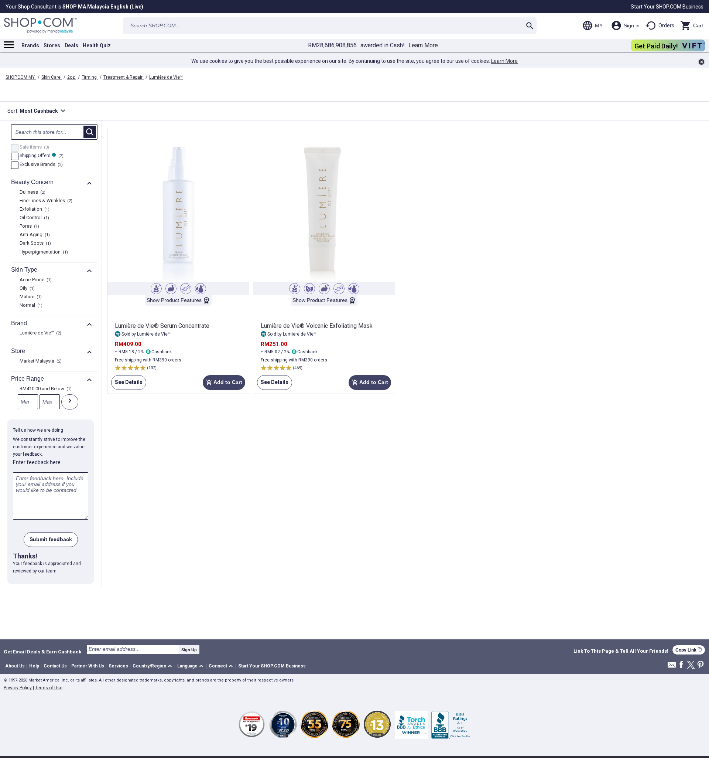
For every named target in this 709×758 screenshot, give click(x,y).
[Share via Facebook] (681, 665)
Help (34, 666)
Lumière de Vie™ (166, 77)
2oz (71, 77)
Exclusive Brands (40, 165)
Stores (52, 45)
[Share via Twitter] (691, 665)
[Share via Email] (672, 666)
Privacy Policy (18, 687)
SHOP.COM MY (21, 77)
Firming (90, 77)
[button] (153, 666)
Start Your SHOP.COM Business (667, 6)
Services (118, 666)
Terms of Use (48, 687)
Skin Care (51, 77)
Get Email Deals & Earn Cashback (42, 651)
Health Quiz (97, 45)
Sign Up (189, 649)
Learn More (423, 45)
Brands (30, 45)
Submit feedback (51, 539)
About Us (15, 666)
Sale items (33, 147)
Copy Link (688, 650)
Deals (71, 45)
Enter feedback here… (38, 462)
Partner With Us (87, 666)
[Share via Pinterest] (700, 665)
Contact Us (55, 666)
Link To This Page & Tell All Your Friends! (620, 651)
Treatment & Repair (123, 77)
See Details (127, 384)
